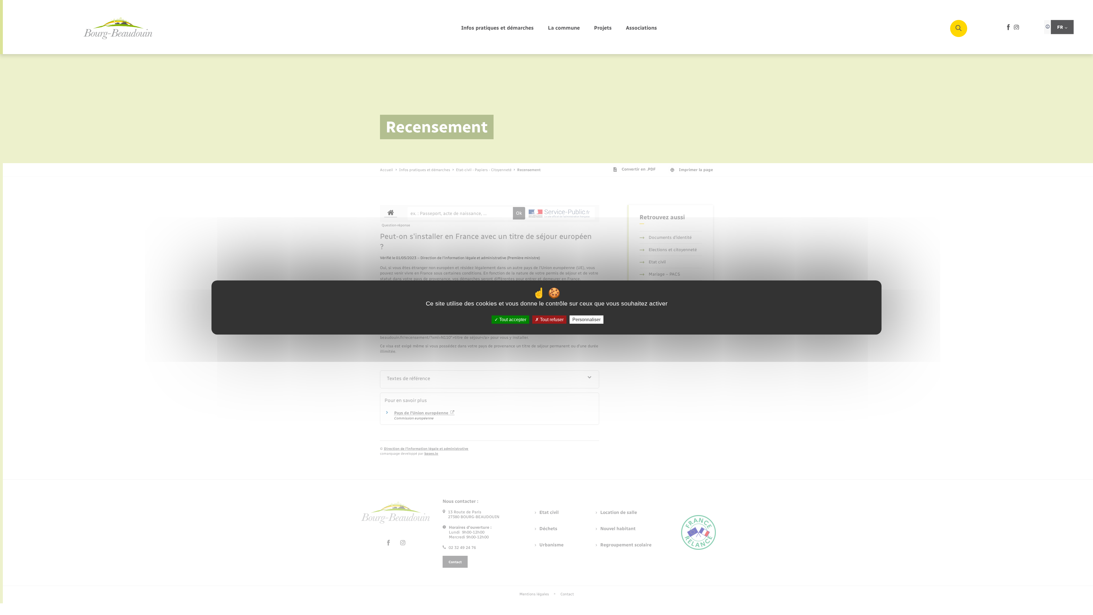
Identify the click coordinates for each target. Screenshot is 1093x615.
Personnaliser (586, 319)
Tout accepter (512, 319)
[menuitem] (497, 28)
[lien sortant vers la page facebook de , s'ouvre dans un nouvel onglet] (1008, 28)
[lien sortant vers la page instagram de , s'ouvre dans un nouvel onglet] (1016, 28)
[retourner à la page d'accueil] (118, 28)
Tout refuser (551, 319)
